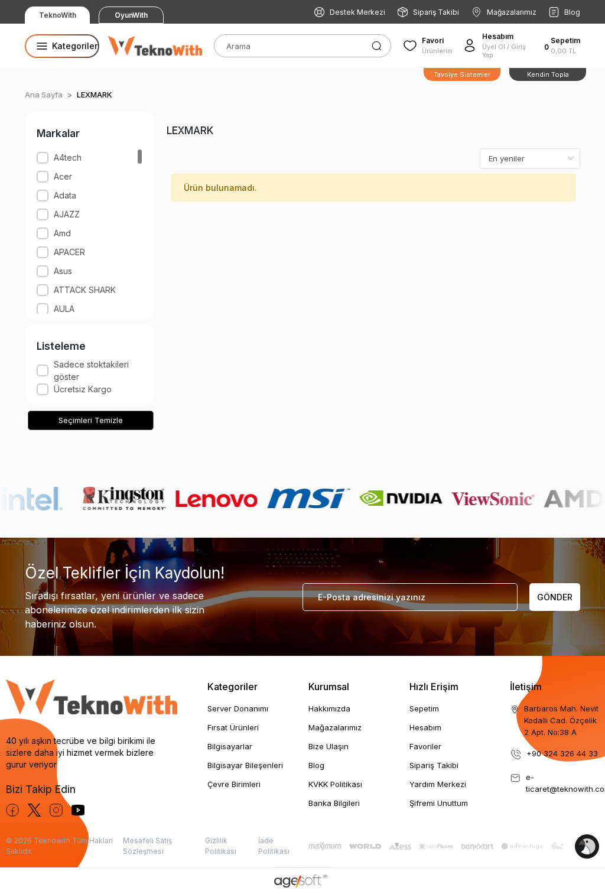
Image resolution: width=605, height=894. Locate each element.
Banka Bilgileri (334, 803)
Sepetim (424, 708)
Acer (63, 176)
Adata (65, 195)
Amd (62, 233)
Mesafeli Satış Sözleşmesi (147, 846)
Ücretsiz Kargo (83, 389)
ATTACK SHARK (85, 290)
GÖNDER (555, 597)
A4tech (68, 157)
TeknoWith (57, 15)
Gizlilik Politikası (220, 846)
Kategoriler (232, 687)
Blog (572, 12)
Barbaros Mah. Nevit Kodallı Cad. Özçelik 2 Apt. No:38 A (561, 720)
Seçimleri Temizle (90, 420)
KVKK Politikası (335, 784)
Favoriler (425, 746)
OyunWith (131, 15)
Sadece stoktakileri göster (91, 370)
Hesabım (425, 727)
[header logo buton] (155, 45)
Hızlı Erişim (433, 687)
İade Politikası (274, 846)
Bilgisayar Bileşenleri (245, 765)
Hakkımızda (329, 708)
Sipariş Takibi (436, 12)
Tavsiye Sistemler (462, 74)
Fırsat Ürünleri (233, 727)
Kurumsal (328, 687)
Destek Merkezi (357, 12)
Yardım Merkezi (437, 784)
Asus (63, 271)
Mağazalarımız (511, 12)
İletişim (526, 687)
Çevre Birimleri (234, 784)
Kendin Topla (548, 74)
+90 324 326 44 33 (562, 753)
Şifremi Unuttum (438, 803)
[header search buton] (377, 45)
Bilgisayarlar (229, 746)
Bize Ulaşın (328, 746)
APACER (69, 252)
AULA (64, 309)
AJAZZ (67, 214)
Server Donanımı (237, 708)
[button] (563, 45)
